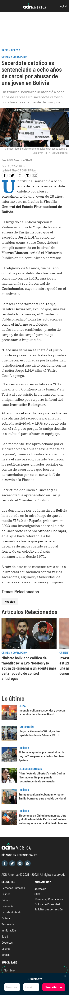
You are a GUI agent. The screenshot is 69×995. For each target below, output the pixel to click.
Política (24, 748)
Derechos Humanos (30, 768)
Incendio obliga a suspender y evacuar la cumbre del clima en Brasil (42, 712)
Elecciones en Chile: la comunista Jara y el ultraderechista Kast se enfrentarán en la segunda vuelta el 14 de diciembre (43, 819)
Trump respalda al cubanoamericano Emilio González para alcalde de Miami (42, 796)
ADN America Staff (19, 160)
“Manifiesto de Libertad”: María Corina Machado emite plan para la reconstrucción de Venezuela (42, 777)
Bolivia (15, 50)
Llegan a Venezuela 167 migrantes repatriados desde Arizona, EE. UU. (40, 733)
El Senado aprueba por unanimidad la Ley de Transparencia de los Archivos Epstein (41, 756)
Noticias (10, 601)
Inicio (5, 50)
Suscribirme (53, 987)
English (63, 6)
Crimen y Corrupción (14, 56)
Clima (22, 706)
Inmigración (26, 727)
